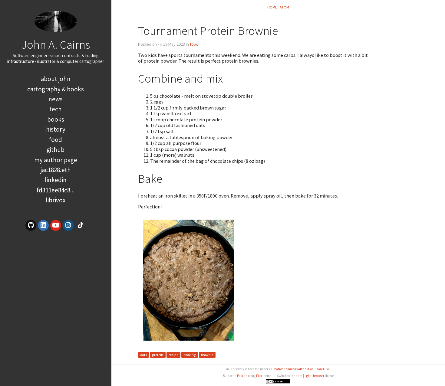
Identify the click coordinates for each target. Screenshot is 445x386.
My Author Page (55, 160)
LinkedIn (56, 180)
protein (157, 355)
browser (318, 376)
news (55, 99)
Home (272, 7)
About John (56, 79)
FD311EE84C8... (56, 190)
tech (55, 109)
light (308, 376)
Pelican (242, 376)
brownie (207, 355)
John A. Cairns (55, 44)
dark (299, 376)
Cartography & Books (55, 89)
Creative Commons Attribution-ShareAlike (300, 369)
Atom (284, 7)
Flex (259, 376)
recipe (173, 355)
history (55, 129)
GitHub (55, 150)
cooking (189, 355)
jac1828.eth (56, 170)
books (55, 119)
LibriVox (55, 200)
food (55, 140)
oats (143, 355)
